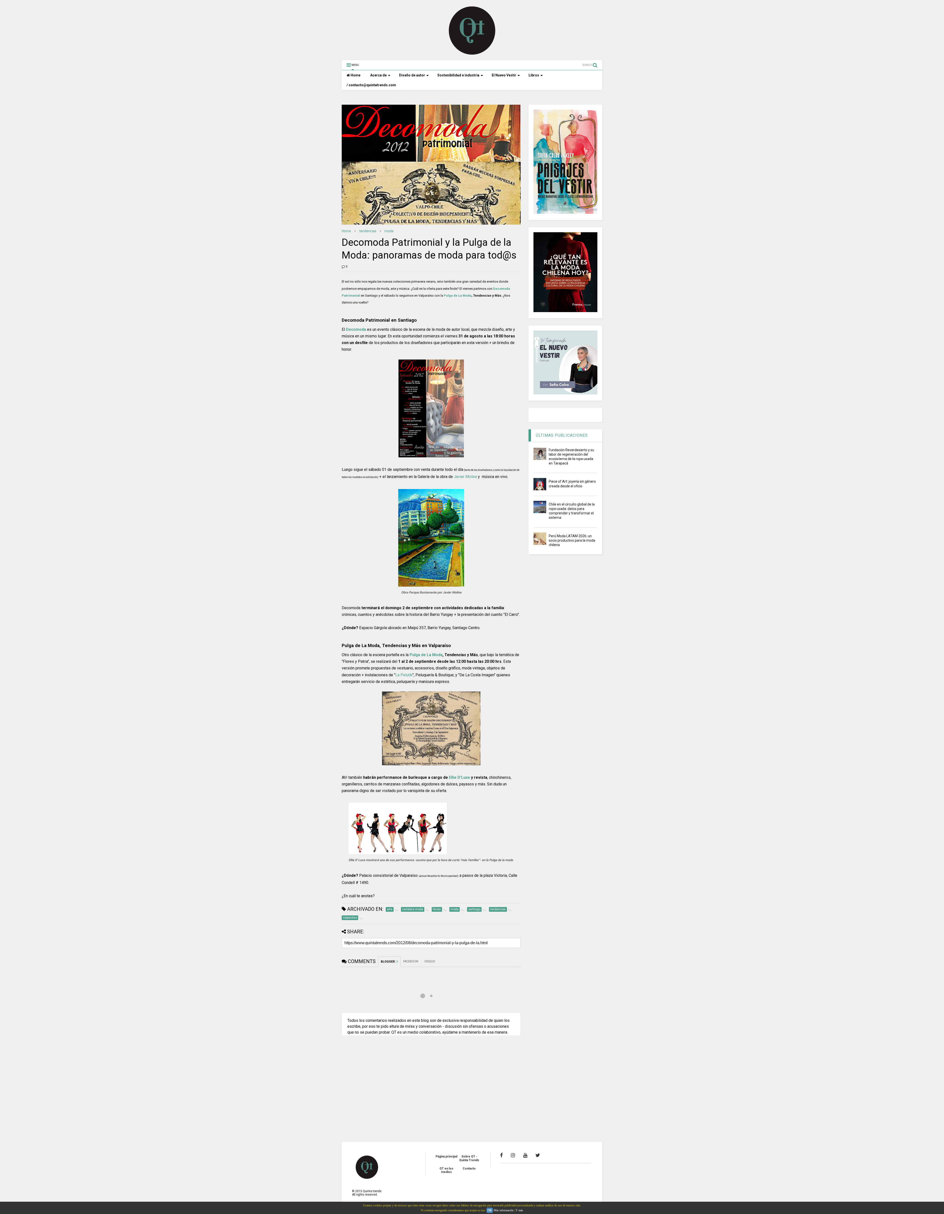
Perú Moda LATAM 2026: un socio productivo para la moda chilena (572, 540)
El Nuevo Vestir (504, 75)
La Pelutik (404, 675)
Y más (519, 1210)
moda (389, 231)
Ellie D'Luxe (459, 777)
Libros (534, 75)
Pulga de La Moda (458, 295)
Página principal (446, 1156)
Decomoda (356, 329)
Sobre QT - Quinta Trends (469, 1158)
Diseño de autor (412, 75)
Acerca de (378, 75)
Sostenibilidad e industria (458, 75)
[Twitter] (537, 1155)
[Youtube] (525, 1155)
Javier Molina (465, 476)
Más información (504, 1210)
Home (355, 75)
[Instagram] (513, 1155)
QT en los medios (446, 1170)
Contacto (469, 1168)
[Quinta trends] (472, 54)
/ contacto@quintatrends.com (371, 85)
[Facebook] (501, 1155)
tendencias (367, 231)
